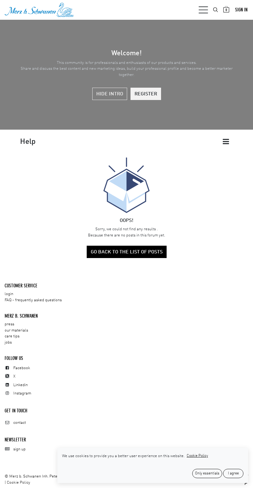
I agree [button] (233, 473)
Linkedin (20, 385)
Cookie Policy (18, 483)
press (9, 324)
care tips (12, 336)
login (9, 294)
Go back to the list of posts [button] (127, 252)
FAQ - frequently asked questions (33, 300)
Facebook (21, 368)
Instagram (22, 393)
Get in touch (16, 411)
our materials (16, 330)
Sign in (241, 10)
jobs (8, 342)
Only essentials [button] (207, 473)
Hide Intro (109, 94)
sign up (19, 449)
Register (146, 94)
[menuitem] (216, 9)
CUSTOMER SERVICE (21, 286)
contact (19, 423)
